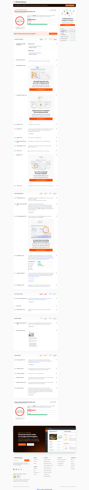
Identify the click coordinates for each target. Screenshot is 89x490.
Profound (72, 463)
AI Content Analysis (47, 459)
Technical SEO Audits (47, 472)
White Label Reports (47, 476)
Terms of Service (63, 486)
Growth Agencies (60, 463)
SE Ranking (73, 465)
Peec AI (72, 461)
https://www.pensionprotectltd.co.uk (24, 11)
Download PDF (53, 10)
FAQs (35, 470)
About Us (35, 468)
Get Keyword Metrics (41, 89)
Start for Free (22, 444)
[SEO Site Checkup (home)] (19, 2)
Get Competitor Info (41, 118)
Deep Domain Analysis (47, 463)
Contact (35, 474)
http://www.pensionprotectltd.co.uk (34, 298)
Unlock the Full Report (70, 5)
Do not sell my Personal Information (45, 489)
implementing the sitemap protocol (34, 131)
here (35, 392)
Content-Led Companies (62, 459)
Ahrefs (72, 459)
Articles (35, 463)
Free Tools (36, 459)
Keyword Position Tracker (48, 465)
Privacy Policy (68, 486)
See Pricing (30, 444)
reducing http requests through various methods (43, 256)
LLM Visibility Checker (47, 468)
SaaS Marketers (60, 465)
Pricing (35, 461)
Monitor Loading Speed (41, 250)
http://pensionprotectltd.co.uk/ (47, 298)
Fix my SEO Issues (53, 33)
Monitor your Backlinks (41, 180)
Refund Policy (73, 486)
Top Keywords (46, 474)
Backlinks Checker (47, 461)
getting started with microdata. (34, 362)
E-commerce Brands (61, 461)
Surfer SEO (73, 468)
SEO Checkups (36, 472)
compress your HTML (35, 205)
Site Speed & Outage (47, 470)
